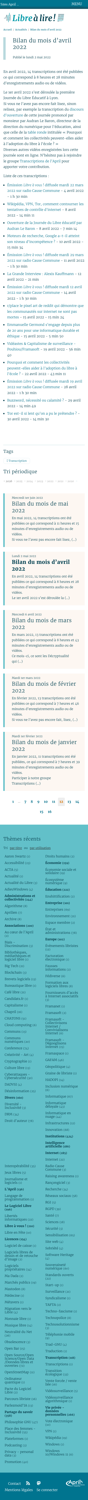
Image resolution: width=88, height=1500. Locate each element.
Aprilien (13, 912)
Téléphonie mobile (59, 1336)
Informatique (59, 1096)
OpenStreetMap (19, 1372)
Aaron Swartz (17, 856)
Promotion (16, 1462)
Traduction (56, 1351)
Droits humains (59, 856)
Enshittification (60, 896)
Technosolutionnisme (62, 1326)
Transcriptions (59, 1364)
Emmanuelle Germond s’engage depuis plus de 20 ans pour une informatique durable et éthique (43, 331)
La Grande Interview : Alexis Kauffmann (41, 274)
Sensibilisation (60, 1235)
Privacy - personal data (19, 1453)
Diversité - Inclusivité (15, 1106)
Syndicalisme (57, 1298)
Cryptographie (18, 1061)
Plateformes (16, 1439)
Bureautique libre (20, 985)
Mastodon (15, 1289)
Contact (14, 1483)
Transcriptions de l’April (40, 161)
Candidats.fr (16, 999)
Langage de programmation (19, 1197)
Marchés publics (20, 1282)
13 (69, 802)
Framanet (55, 1006)
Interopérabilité (20, 1166)
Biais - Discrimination (19, 944)
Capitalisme (16, 1005)
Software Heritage (59, 1256)
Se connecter (47, 1490)
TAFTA (53, 1305)
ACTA (11, 869)
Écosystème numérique (56, 881)
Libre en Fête (18, 1232)
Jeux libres (15, 1172)
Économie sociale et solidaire (60, 871)
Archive (13, 919)
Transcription (17, 461)
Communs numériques (17, 1040)
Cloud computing (21, 1025)
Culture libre (17, 1068)
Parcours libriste (21, 1399)
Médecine (14, 1295)
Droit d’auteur (19, 1121)
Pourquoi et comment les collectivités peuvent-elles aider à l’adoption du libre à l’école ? (42, 368)
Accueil (7, 29)
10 (46, 802)
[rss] (28, 1483)
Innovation (57, 1130)
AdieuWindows (19, 889)
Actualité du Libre (21, 883)
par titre (16, 848)
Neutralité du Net (18, 1333)
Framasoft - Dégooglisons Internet (55, 1043)
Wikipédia (56, 1438)
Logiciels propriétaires (18, 1267)
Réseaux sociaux (61, 1196)
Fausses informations (58, 967)
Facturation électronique (57, 957)
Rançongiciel (57, 1182)
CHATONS (16, 1018)
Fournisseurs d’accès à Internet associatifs (61, 996)
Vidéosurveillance (61, 1391)
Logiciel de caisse (20, 1245)
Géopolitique (57, 1067)
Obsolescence (17, 1342)
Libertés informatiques (19, 1217)
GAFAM (54, 1060)
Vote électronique (59, 1423)
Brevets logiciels (20, 979)
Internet (55, 1159)
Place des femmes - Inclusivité (20, 1430)
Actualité (14, 876)
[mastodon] (38, 1483)
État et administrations (61, 931)
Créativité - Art (19, 1055)
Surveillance (57, 1291)
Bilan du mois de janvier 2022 (44, 745)
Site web (54, 1241)
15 (41, 812)
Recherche (56, 1189)
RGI (50, 1202)
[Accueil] (34, 17)
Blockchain (16, 972)
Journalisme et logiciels (16, 1181)
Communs (16, 1031)
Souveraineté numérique (57, 1266)
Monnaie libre (18, 1319)
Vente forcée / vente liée (61, 1382)
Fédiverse (55, 976)
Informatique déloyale (55, 1105)
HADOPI (54, 1080)
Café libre (15, 992)
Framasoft (55, 1013)
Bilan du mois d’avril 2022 (41, 565)
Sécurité (54, 1228)
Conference (17, 1048)
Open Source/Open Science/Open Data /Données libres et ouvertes (19, 1360)
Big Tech (14, 966)
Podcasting (16, 1445)
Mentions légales (19, 1490)
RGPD (53, 1209)
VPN (50, 1431)
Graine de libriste (61, 1073)
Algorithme (16, 906)
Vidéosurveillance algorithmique (59, 1399)
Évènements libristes (61, 947)
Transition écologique (56, 1372)
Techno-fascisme (61, 1311)
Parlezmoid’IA (19, 1405)
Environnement (60, 916)
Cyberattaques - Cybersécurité (19, 1076)
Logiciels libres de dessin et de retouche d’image (21, 1255)
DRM (12, 1114)
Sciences (55, 1222)
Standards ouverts (59, 1276)
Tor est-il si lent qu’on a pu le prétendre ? (42, 413)
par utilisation (40, 848)
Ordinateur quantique (15, 1380)
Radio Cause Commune (55, 1168)
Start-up (54, 1285)
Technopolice (58, 1318)
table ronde (37, 132)
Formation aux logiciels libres (59, 984)
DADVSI (13, 1084)
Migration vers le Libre (18, 1310)
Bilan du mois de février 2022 (44, 687)
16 (50, 812)
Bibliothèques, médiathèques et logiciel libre (18, 955)
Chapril (13, 1012)
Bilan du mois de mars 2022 (42, 624)
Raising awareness (62, 1176)
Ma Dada (14, 1276)
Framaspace (57, 1053)
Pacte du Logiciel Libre (18, 1390)
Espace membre (60, 922)
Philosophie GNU (21, 1422)
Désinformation (20, 1091)
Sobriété (54, 1248)
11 (53, 802)
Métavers (14, 1302)
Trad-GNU (56, 1344)
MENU (77, 4)
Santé (52, 1215)
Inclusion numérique (61, 1088)
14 (77, 802)
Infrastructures (60, 1123)
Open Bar (15, 1348)
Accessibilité (18, 863)
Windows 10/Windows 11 (59, 1452)
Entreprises (57, 909)
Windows (54, 1444)
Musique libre (18, 1325)
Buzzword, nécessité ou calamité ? (35, 400)
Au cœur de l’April (19, 934)
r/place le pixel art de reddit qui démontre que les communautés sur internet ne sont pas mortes (45, 312)
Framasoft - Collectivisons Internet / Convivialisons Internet (56, 1026)
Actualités (21, 29)
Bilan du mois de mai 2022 (40, 507)
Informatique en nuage (58, 1115)
